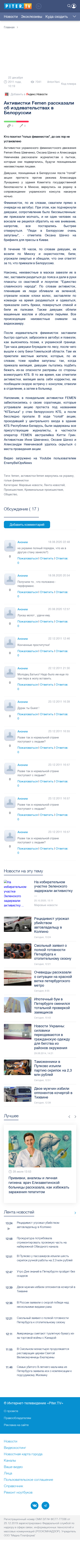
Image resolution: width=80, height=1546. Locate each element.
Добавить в (29, 94)
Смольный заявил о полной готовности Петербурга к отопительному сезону (43, 1320)
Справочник (13, 1486)
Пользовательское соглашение (28, 1480)
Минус (14, 556)
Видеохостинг (15, 1448)
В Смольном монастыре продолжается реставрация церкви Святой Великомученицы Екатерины (43, 1353)
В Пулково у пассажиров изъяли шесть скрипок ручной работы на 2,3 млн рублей (44, 1258)
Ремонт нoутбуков (18, 1493)
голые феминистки (16, 480)
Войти (73, 6)
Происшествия (13, 489)
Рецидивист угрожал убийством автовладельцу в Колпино (38, 1225)
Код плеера (68, 84)
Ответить (46, 558)
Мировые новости (30, 485)
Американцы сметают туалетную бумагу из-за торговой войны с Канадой (46, 1335)
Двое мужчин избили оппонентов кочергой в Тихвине (46, 1289)
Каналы (10, 1461)
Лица (8, 1473)
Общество (10, 494)
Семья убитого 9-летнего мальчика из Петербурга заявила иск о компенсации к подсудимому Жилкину (44, 1371)
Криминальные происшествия (43, 489)
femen (15, 476)
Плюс (6, 556)
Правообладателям (17, 1417)
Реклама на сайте (16, 1424)
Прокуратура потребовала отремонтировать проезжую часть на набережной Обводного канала (42, 1242)
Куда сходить (56, 17)
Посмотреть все (21, 513)
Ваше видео (13, 1467)
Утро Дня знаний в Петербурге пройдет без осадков (46, 1273)
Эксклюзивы (31, 17)
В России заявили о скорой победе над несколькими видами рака (43, 1304)
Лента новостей (54, 485)
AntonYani (53, 82)
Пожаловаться (27, 558)
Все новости (74, 1212)
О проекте (11, 1410)
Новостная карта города (23, 1454)
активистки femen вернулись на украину (47, 476)
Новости (11, 17)
